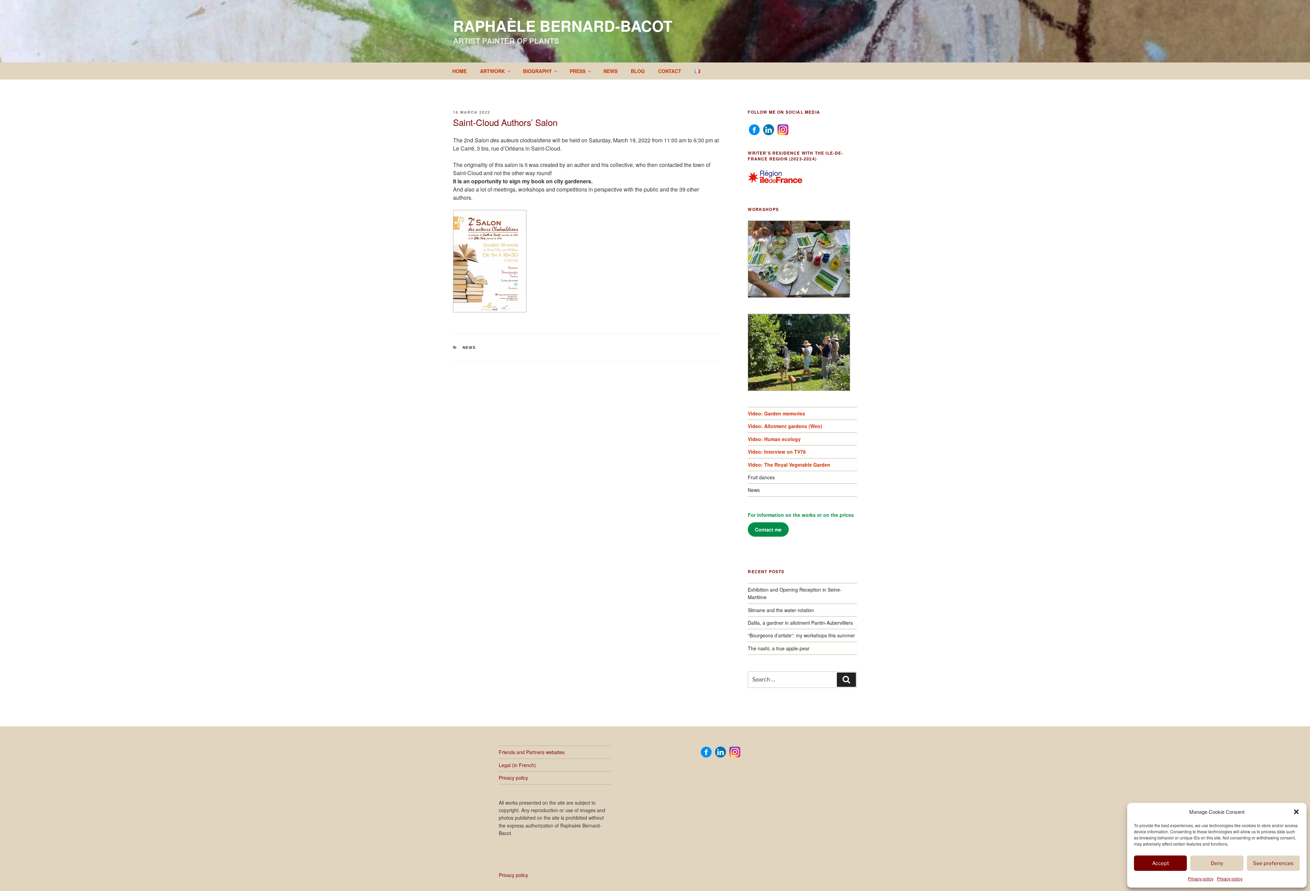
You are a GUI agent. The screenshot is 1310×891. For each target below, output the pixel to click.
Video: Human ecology (774, 439)
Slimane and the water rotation (781, 610)
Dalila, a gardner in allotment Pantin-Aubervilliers (800, 622)
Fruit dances (761, 477)
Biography (537, 71)
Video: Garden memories (776, 413)
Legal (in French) (517, 765)
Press (577, 71)
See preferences (1273, 863)
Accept (1160, 863)
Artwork (492, 71)
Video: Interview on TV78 (777, 451)
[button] (1296, 811)
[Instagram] (782, 129)
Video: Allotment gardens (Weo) (785, 426)
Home (459, 71)
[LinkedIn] (768, 129)
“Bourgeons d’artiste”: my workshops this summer (801, 635)
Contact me (768, 529)
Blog (638, 71)
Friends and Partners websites (532, 752)
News (610, 71)
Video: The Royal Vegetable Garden (789, 464)
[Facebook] (754, 129)
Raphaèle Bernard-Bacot (562, 26)
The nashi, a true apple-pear (779, 648)
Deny (1217, 863)
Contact (669, 71)
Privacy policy (1200, 878)
